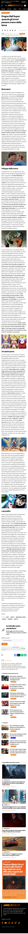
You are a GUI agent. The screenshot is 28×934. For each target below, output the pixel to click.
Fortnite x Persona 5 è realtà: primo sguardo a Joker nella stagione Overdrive (17, 703)
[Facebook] (2, 923)
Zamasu (4, 619)
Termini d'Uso (8, 2)
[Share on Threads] (13, 30)
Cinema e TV (13, 737)
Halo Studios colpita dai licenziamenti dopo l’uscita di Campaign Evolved (17, 678)
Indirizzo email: (5, 638)
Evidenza (10, 619)
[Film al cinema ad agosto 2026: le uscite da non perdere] (5, 736)
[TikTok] (12, 923)
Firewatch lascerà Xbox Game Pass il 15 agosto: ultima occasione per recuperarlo (18, 686)
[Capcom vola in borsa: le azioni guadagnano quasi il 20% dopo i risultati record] (5, 742)
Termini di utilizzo (15, 647)
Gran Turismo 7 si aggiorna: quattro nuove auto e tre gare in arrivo (12, 854)
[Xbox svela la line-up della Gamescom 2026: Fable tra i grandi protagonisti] (5, 727)
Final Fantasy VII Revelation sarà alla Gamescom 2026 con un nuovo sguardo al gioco (18, 694)
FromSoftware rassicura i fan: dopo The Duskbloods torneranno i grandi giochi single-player (13, 783)
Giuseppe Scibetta (9, 33)
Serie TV (16, 619)
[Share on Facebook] (2, 30)
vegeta (12, 617)
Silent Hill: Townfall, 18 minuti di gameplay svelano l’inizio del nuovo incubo (14, 831)
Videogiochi (5, 13)
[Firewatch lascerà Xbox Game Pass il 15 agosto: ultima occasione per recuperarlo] (5, 686)
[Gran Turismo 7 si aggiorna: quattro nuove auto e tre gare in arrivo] (14, 844)
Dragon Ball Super (20, 617)
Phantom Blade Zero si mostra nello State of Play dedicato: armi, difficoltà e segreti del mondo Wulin (13, 869)
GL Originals (22, 33)
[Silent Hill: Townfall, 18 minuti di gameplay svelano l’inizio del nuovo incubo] (14, 820)
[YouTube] (5, 923)
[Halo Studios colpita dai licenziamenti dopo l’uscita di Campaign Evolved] (5, 678)
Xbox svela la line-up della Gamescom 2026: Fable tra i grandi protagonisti (17, 727)
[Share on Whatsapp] (8, 30)
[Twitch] (15, 923)
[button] (24, 2)
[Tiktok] (19, 923)
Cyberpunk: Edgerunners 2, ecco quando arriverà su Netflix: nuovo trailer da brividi (14, 807)
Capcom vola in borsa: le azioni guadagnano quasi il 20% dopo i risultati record (18, 742)
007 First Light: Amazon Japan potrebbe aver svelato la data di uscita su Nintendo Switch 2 (18, 751)
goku (7, 617)
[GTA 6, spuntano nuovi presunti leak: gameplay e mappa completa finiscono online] (5, 712)
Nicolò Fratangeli (7, 897)
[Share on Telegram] (10, 30)
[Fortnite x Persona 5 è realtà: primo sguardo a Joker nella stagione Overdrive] (5, 703)
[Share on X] (5, 30)
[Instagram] (9, 923)
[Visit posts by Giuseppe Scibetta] (2, 660)
